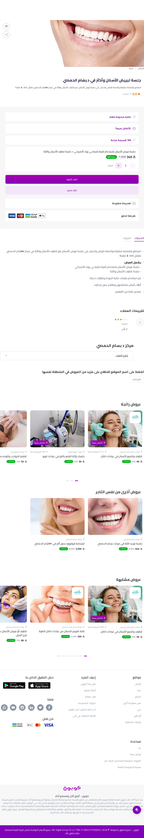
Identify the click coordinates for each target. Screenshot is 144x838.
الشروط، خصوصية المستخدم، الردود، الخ (122, 761)
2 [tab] (72, 480)
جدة (139, 690)
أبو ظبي (137, 716)
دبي (139, 709)
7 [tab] (58, 656)
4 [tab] (72, 656)
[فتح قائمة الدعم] (137, 810)
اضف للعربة (72, 179)
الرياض (141, 68)
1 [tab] (76, 480)
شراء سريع (72, 190)
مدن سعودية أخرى (132, 703)
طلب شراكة (90, 697)
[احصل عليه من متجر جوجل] (14, 685)
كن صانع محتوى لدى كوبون (82, 709)
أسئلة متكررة (90, 690)
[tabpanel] (115, 444)
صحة (131, 68)
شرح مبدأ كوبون (88, 684)
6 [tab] (63, 656)
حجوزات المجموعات (87, 703)
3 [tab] (67, 480)
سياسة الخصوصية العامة (129, 767)
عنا (140, 748)
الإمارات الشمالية (133, 722)
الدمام (138, 697)
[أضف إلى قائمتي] (6, 26)
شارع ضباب (136, 379)
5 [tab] (67, 656)
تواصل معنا (135, 754)
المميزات (139, 238)
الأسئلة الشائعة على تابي (84, 716)
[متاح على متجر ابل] (39, 685)
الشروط (127, 238)
